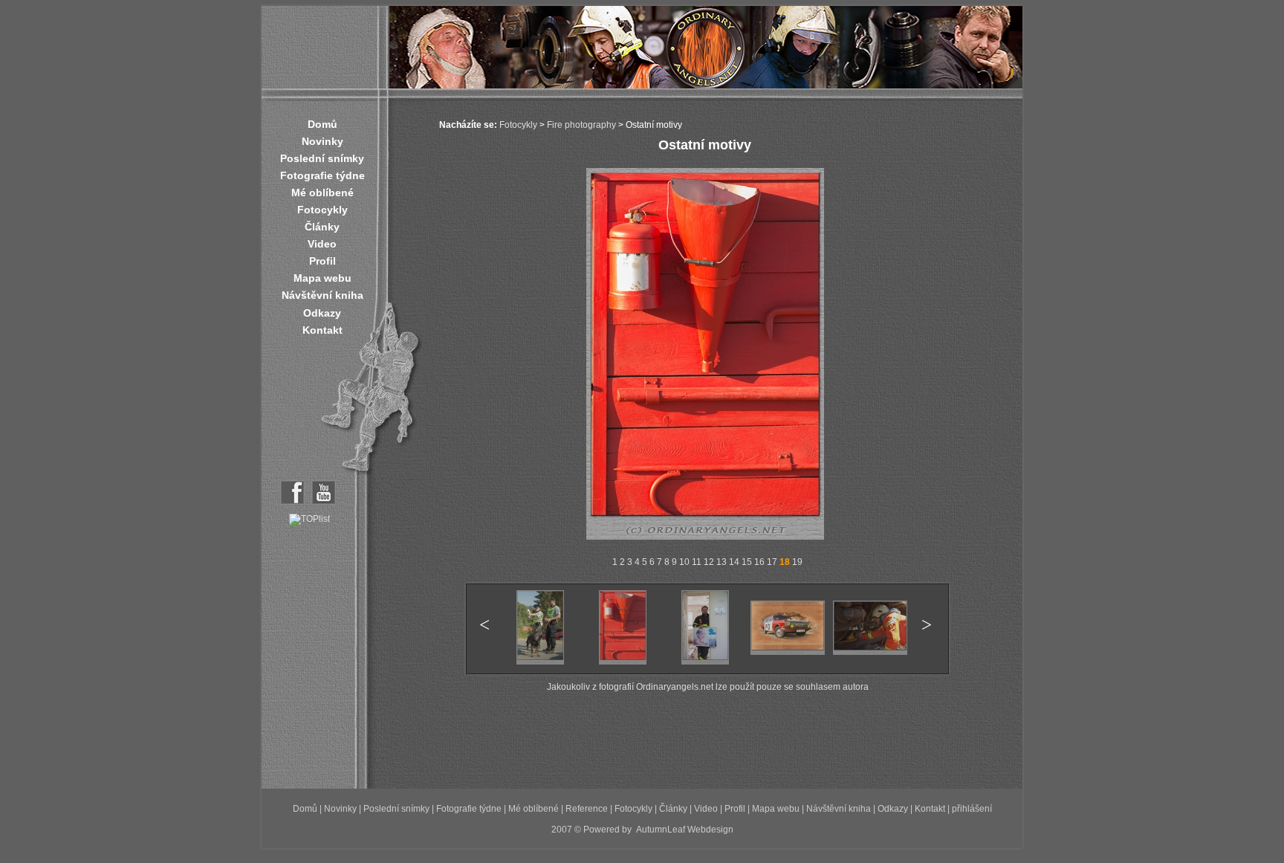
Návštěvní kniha (322, 295)
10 (684, 562)
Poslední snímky (322, 158)
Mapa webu (322, 278)
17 (772, 562)
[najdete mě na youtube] (323, 502)
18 (784, 562)
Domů (322, 124)
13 (721, 562)
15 (747, 562)
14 (734, 562)
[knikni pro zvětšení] (705, 536)
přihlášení (972, 809)
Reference (586, 809)
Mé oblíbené (322, 192)
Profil (322, 261)
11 (696, 562)
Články (322, 227)
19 (797, 562)
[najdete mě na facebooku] (292, 502)
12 (709, 562)
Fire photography (581, 125)
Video (322, 244)
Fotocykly (322, 210)
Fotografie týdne (322, 175)
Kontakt (322, 330)
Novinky (322, 141)
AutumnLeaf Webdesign (684, 829)
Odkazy (322, 313)
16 (759, 562)
